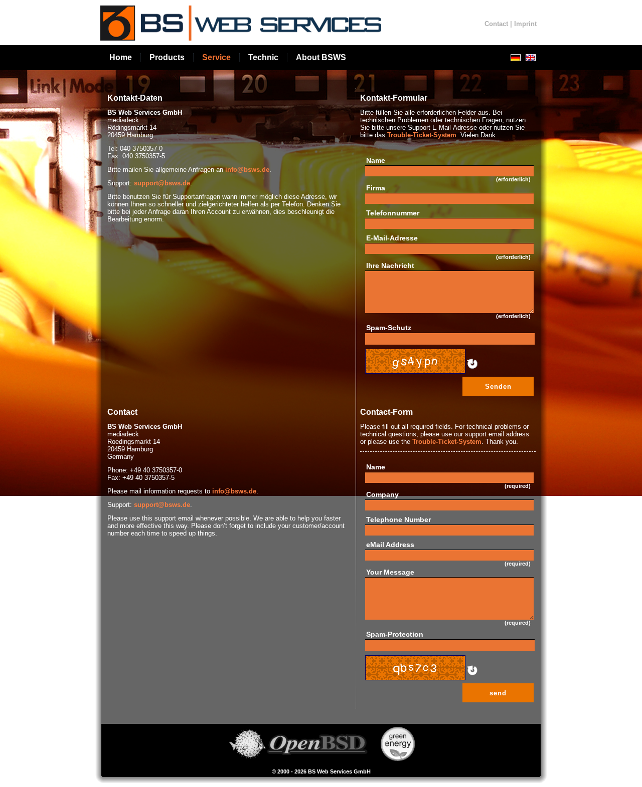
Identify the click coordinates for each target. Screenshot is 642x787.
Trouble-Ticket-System (421, 135)
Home (120, 57)
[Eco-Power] (397, 759)
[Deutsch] (516, 57)
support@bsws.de (162, 183)
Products (167, 57)
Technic (263, 57)
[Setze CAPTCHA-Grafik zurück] (471, 370)
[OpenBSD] (297, 759)
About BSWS (321, 57)
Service (216, 57)
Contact (496, 24)
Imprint (525, 24)
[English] (531, 57)
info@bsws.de (247, 169)
